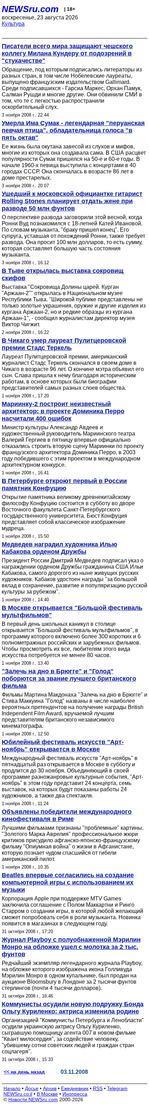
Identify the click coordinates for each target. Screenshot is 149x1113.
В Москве (47, 1094)
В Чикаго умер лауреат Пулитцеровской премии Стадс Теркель (64, 344)
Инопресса (74, 1094)
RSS (98, 1088)
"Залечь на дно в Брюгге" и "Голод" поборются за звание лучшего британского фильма (69, 678)
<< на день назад (24, 1072)
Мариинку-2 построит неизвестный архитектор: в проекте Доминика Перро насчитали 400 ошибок (63, 411)
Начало (11, 1088)
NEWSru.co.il (17, 1094)
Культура (13, 24)
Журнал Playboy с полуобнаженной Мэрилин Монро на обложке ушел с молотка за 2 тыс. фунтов (71, 947)
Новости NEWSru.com (33, 1099)
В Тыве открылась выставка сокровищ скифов (62, 274)
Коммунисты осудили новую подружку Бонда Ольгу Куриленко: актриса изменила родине (72, 1008)
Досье (31, 1088)
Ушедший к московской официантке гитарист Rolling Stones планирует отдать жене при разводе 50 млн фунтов (72, 201)
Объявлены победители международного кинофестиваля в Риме (67, 815)
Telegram (117, 1088)
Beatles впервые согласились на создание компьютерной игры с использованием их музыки (68, 882)
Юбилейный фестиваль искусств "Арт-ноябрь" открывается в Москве (63, 746)
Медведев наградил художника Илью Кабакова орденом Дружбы (59, 548)
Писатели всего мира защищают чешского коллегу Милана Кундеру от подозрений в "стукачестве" (67, 53)
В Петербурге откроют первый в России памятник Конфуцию (64, 484)
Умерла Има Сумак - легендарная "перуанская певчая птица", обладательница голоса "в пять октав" (73, 130)
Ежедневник (74, 1088)
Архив (49, 1088)
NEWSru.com (30, 9)
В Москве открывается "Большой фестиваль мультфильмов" (72, 611)
